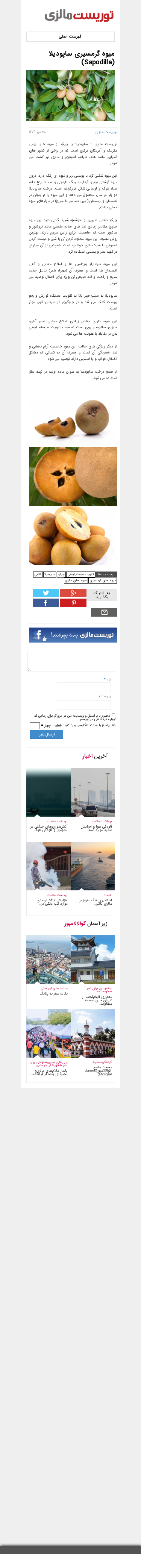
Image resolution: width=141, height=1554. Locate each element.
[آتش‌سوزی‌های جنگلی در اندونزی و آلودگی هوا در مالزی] (43, 815)
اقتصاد (108, 895)
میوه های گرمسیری (103, 580)
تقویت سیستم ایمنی (81, 574)
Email (106, 697)
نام (108, 679)
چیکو (61, 574)
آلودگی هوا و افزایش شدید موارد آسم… (96, 828)
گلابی (38, 574)
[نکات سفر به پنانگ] (43, 982)
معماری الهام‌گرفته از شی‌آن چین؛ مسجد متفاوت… (97, 1000)
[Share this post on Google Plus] (72, 596)
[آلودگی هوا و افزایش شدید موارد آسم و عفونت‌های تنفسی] (87, 815)
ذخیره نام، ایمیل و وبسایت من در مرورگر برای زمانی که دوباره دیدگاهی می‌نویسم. (75, 717)
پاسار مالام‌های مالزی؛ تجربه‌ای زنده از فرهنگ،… (48, 1072)
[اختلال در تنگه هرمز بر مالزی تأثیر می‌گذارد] (87, 889)
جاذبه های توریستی (54, 988)
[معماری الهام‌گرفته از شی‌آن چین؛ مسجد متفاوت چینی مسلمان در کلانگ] (87, 982)
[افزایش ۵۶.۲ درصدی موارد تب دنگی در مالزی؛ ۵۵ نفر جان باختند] (43, 889)
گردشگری (107, 1062)
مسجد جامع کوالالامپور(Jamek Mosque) (98, 1070)
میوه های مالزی (75, 580)
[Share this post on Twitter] (46, 596)
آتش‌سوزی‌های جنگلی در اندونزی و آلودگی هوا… (49, 828)
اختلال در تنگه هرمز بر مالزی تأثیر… (95, 902)
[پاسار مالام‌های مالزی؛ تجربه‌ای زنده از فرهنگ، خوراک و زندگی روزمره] (43, 1056)
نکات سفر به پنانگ (53, 993)
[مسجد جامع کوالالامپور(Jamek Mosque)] (87, 1056)
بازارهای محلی (58, 1062)
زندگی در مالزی (46, 1065)
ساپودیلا (49, 574)
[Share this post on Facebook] (72, 605)
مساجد (101, 991)
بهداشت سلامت (57, 821)
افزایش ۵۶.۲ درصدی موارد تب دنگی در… (52, 902)
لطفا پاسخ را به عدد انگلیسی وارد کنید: (89, 725)
